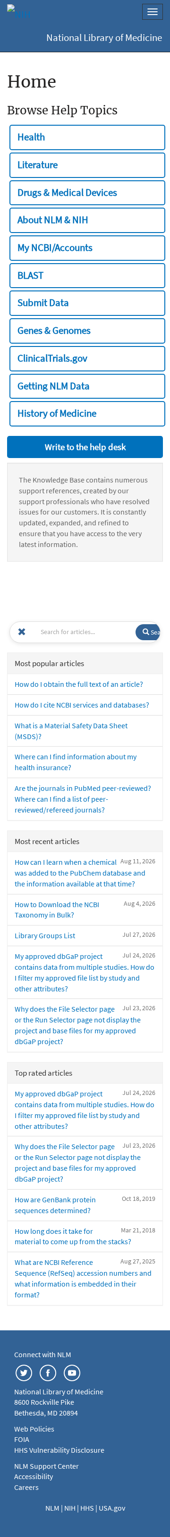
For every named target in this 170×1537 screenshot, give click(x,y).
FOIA (21, 1439)
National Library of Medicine (104, 38)
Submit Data (43, 303)
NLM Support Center (46, 1466)
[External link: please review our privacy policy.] (24, 1371)
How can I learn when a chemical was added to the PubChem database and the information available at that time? (80, 872)
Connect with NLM (42, 1354)
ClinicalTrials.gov (52, 358)
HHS (87, 1508)
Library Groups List (45, 935)
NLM (53, 1508)
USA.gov (112, 1508)
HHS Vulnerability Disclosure (59, 1450)
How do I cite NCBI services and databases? (82, 704)
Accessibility (33, 1476)
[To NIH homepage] (19, 14)
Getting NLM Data (53, 386)
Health (31, 137)
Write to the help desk (85, 446)
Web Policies (34, 1428)
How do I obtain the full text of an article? (79, 684)
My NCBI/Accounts (55, 247)
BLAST (30, 275)
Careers (26, 1487)
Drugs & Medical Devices (67, 192)
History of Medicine (56, 413)
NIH (70, 1508)
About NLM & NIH (52, 220)
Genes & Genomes (54, 330)
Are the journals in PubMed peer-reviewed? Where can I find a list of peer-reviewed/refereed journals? (83, 798)
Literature (37, 165)
